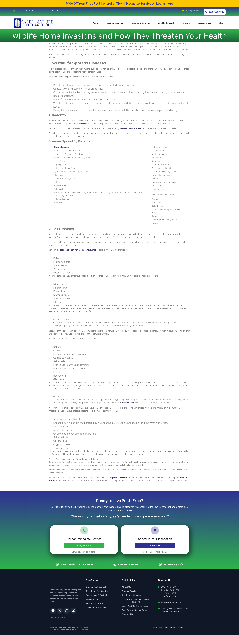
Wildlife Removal (166, 23)
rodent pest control (131, 128)
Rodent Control (93, 599)
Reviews (186, 23)
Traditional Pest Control (97, 591)
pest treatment (120, 477)
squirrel (83, 123)
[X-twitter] (60, 611)
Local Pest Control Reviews (135, 606)
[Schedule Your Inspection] (155, 530)
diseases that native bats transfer (78, 250)
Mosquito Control (94, 603)
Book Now (155, 545)
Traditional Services (140, 23)
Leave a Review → (59, 617)
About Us (126, 587)
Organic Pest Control (96, 587)
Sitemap (180, 627)
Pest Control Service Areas (134, 610)
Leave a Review (193, 10)
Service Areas (204, 23)
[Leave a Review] (183, 10)
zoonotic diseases (128, 402)
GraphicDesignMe (82, 629)
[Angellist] (73, 611)
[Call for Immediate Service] (84, 530)
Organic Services (115, 23)
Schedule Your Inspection (155, 539)
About (96, 23)
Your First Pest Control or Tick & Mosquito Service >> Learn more (119, 3)
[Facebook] (53, 611)
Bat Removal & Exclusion (97, 595)
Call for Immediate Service (84, 539)
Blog (221, 23)
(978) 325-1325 (84, 545)
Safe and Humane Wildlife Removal (136, 600)
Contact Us (127, 614)
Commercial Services (96, 607)
